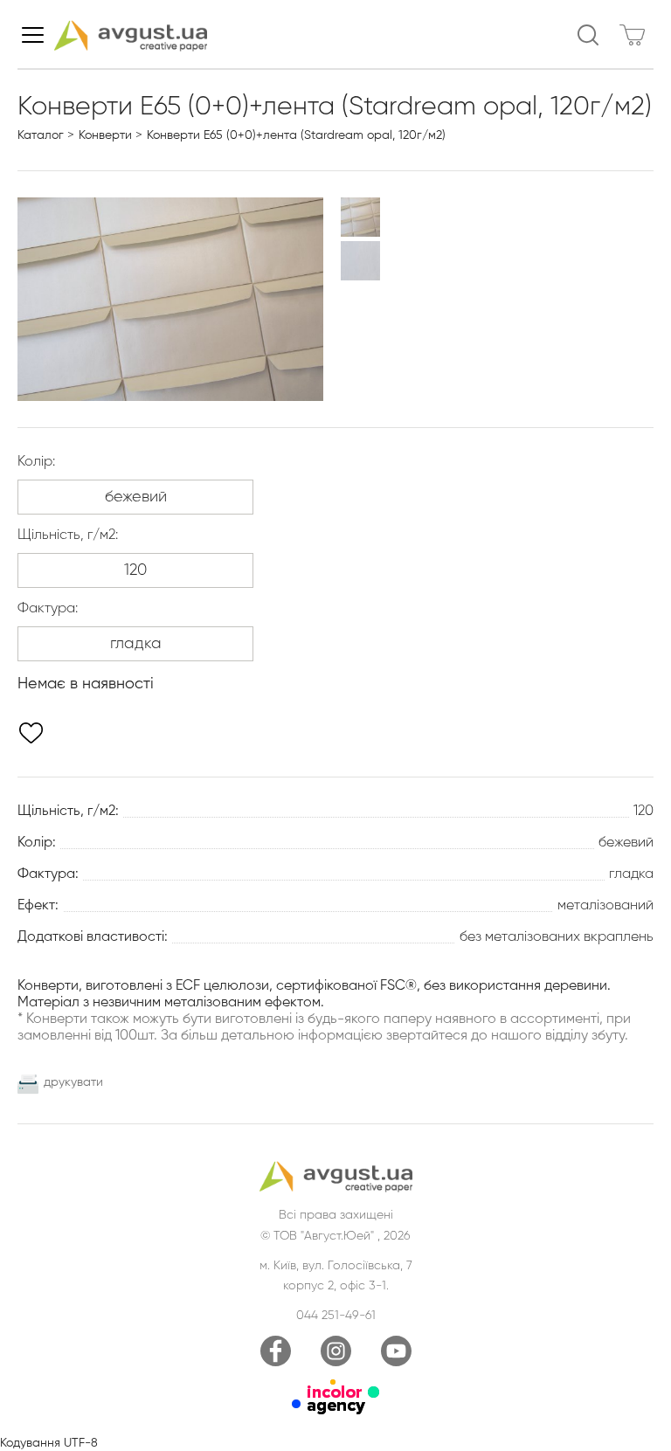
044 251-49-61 (336, 1315)
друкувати (73, 1082)
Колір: (36, 462)
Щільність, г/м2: (67, 535)
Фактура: (47, 609)
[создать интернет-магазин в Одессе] (335, 1411)
